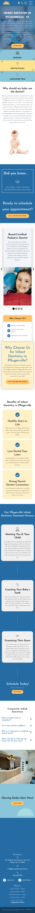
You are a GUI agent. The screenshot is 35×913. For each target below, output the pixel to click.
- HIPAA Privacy (29, 909)
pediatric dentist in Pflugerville (15, 369)
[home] (6, 3)
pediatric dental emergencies (16, 113)
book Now (17, 45)
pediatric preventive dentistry (12, 111)
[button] (31, 3)
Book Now (17, 803)
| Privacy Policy (21, 909)
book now (17, 691)
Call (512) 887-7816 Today (17, 215)
